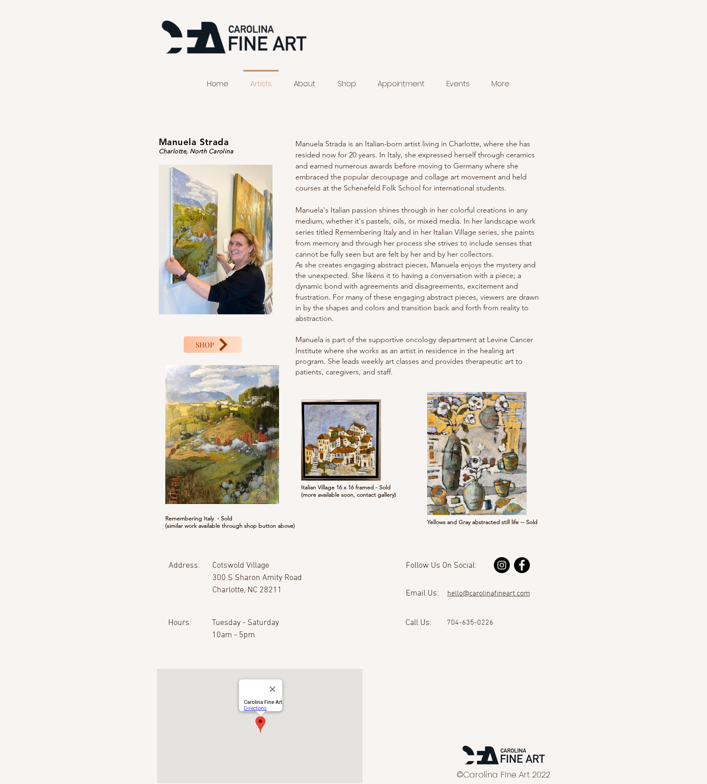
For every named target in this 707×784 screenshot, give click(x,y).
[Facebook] (522, 565)
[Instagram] (502, 565)
